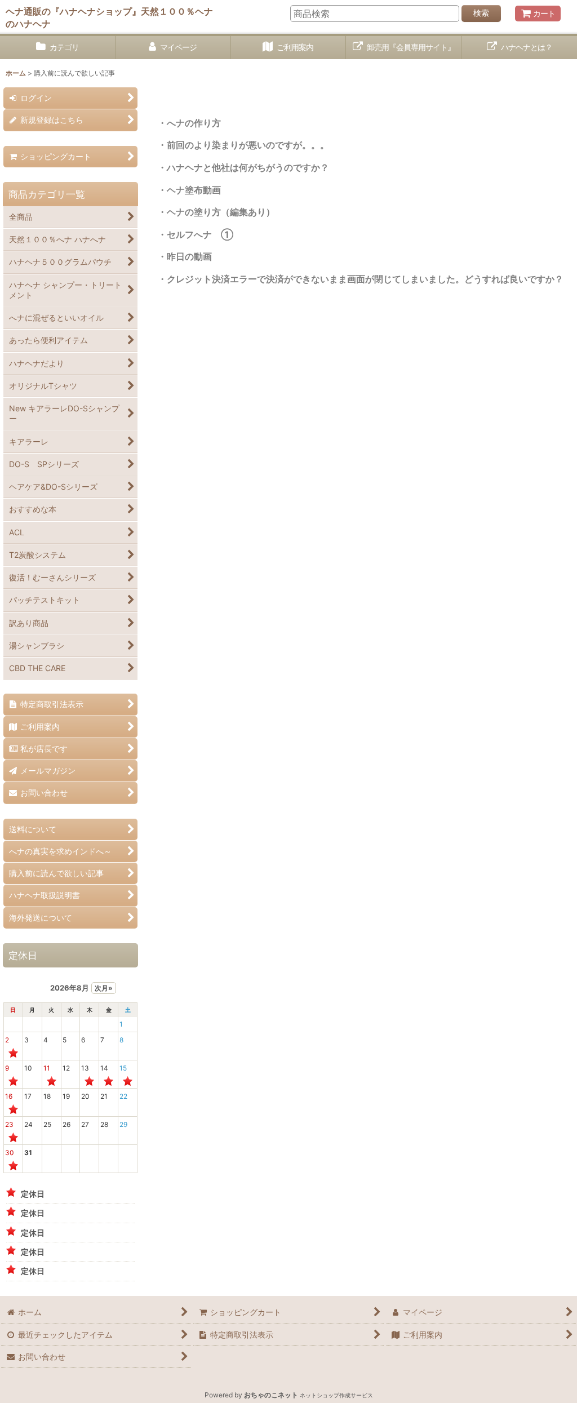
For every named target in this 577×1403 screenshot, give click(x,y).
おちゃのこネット (271, 1395)
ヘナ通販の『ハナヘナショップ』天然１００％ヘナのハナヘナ (109, 17)
